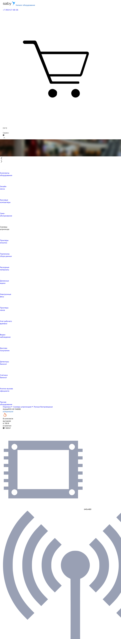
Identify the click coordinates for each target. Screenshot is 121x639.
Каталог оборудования (25, 5)
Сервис (6, 133)
